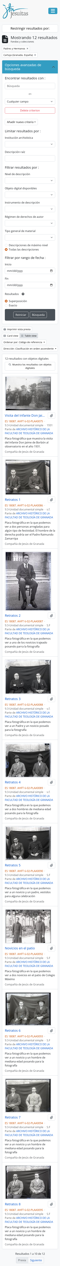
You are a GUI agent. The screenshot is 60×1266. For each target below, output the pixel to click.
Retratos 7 (12, 1117)
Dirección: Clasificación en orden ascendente (29, 348)
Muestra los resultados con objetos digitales (32, 366)
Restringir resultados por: (30, 28)
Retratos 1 (12, 500)
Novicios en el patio (20, 948)
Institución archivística (19, 138)
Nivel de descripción (17, 174)
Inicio (8, 264)
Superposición (18, 301)
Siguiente (36, 1260)
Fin (6, 278)
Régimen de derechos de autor (24, 217)
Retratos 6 (12, 1031)
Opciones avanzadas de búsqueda (23, 67)
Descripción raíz (15, 152)
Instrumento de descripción (22, 202)
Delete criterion (30, 110)
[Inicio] (16, 11)
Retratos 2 (12, 616)
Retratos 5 (12, 865)
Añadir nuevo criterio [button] (20, 122)
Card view (12, 335)
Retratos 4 (12, 782)
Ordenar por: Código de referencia (23, 342)
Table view (30, 335)
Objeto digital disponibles (21, 188)
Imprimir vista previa (18, 329)
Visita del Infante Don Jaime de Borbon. (25, 415)
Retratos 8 (12, 1204)
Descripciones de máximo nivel (28, 245)
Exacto (13, 305)
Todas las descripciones (24, 249)
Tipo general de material (20, 231)
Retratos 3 (12, 699)
